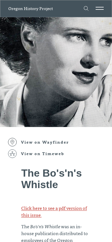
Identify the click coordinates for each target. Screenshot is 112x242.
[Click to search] (86, 8)
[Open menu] (100, 8)
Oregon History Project (30, 8)
